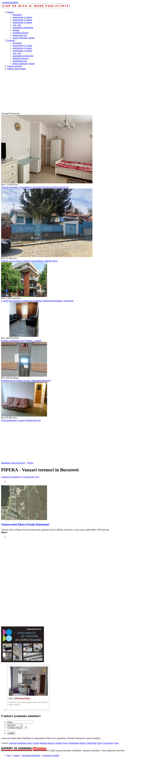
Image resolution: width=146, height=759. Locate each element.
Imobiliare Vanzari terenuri (13, 463)
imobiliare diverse (21, 32)
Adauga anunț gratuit (16, 68)
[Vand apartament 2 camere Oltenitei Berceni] (24, 415)
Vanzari (10, 12)
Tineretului (92, 743)
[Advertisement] (73, 92)
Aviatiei (35, 743)
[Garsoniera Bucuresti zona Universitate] (28, 710)
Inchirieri (11, 40)
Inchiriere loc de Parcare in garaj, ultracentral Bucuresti (25, 380)
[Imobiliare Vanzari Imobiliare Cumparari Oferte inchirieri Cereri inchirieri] (17, 727)
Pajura (65, 743)
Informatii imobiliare (31, 755)
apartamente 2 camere (22, 17)
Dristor (59, 743)
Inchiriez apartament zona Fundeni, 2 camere (21, 340)
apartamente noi (20, 35)
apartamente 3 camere (22, 20)
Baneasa (43, 743)
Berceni (51, 743)
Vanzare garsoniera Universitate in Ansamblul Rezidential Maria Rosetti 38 (34, 187)
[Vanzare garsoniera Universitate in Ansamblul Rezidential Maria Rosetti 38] (46, 182)
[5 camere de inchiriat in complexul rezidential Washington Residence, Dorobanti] (24, 296)
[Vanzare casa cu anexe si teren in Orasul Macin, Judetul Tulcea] (46, 256)
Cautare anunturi (14, 66)
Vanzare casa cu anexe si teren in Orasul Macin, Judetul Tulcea (29, 261)
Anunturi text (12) (31, 477)
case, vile (17, 25)
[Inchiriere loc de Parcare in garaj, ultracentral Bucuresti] (24, 376)
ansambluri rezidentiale (23, 27)
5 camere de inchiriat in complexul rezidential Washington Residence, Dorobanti (37, 301)
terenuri (16, 30)
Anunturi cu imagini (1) (11, 477)
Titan (99, 743)
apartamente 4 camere (22, 22)
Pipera (30, 463)
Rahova (82, 743)
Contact (16, 755)
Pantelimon (74, 743)
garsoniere (17, 14)
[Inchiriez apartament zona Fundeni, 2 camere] (24, 336)
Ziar (9, 755)
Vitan (116, 743)
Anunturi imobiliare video (20, 743)
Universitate (107, 743)
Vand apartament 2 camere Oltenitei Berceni (21, 420)
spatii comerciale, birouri (24, 38)
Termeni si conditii (50, 755)
